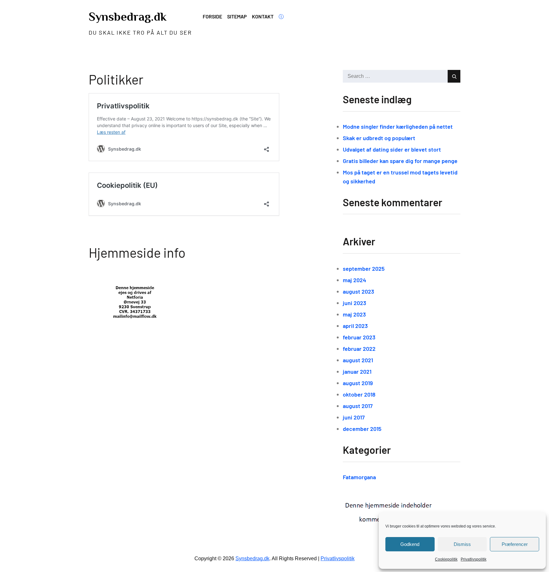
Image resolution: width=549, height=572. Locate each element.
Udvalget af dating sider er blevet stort (392, 149)
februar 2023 (359, 337)
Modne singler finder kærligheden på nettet (398, 126)
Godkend (409, 544)
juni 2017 (354, 417)
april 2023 (355, 325)
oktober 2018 (359, 394)
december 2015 (362, 428)
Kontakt (263, 16)
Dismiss (462, 544)
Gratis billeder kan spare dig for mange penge (400, 160)
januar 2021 (357, 371)
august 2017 (358, 405)
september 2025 (364, 268)
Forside (212, 16)
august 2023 (358, 291)
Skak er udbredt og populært (379, 137)
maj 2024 (354, 279)
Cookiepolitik (446, 559)
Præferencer (515, 544)
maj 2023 (354, 314)
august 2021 (358, 360)
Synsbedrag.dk (127, 16)
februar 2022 (359, 348)
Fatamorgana (359, 476)
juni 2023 (354, 302)
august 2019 (358, 382)
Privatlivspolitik (473, 559)
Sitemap (237, 16)
